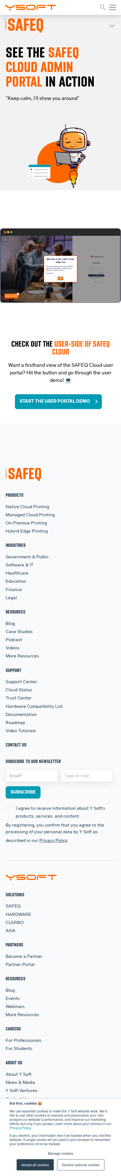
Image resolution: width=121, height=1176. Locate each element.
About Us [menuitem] (14, 1062)
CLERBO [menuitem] (15, 923)
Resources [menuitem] (15, 612)
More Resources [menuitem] (22, 656)
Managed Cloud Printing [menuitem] (30, 515)
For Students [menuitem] (19, 1049)
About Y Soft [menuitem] (19, 1074)
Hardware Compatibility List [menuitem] (34, 706)
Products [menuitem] (14, 495)
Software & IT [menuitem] (19, 565)
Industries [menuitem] (16, 545)
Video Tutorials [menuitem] (21, 731)
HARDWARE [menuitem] (18, 915)
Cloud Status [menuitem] (19, 690)
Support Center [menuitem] (21, 682)
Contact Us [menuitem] (16, 745)
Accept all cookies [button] (35, 1164)
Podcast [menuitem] (14, 640)
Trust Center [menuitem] (19, 698)
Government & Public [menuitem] (27, 557)
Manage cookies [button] (60, 1153)
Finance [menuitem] (14, 590)
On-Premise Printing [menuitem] (26, 523)
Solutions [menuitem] (15, 894)
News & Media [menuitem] (20, 1083)
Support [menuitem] (13, 670)
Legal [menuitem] (11, 598)
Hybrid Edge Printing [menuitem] (27, 531)
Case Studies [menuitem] (19, 632)
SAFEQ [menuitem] (13, 906)
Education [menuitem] (16, 581)
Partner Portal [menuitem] (20, 965)
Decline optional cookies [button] (81, 1164)
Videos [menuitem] (12, 648)
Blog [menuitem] (10, 624)
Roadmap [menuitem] (15, 723)
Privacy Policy (20, 1127)
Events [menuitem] (13, 999)
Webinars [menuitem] (15, 1007)
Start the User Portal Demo (55, 401)
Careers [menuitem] (13, 1029)
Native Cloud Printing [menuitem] (27, 507)
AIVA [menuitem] (10, 931)
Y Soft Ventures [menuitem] (21, 1091)
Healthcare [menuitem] (17, 573)
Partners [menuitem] (14, 945)
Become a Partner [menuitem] (24, 957)
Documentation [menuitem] (21, 715)
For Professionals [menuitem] (23, 1041)
